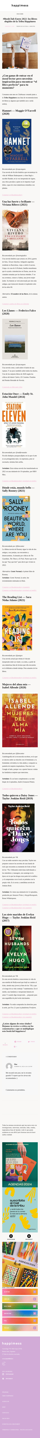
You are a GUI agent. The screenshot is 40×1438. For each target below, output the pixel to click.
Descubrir (20, 14)
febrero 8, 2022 (9, 26)
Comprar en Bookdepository (12, 789)
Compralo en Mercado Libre (12, 387)
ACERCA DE (5, 1401)
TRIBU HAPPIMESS (7, 1395)
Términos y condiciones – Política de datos (17, 1429)
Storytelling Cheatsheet (11, 1424)
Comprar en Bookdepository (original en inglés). (19, 481)
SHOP (3, 1407)
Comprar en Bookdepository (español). (16, 587)
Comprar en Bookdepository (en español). (17, 908)
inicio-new (5, 1418)
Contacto (5, 1412)
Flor (15, 1064)
